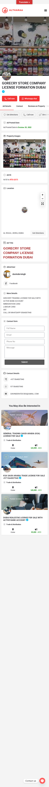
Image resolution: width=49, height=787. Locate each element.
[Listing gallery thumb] (24, 153)
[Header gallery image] (24, 46)
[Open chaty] (42, 781)
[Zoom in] (42, 195)
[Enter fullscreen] (42, 204)
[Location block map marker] (24, 210)
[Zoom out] (42, 199)
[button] (45, 10)
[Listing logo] (6, 75)
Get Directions (38, 233)
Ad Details (7, 106)
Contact (19, 106)
